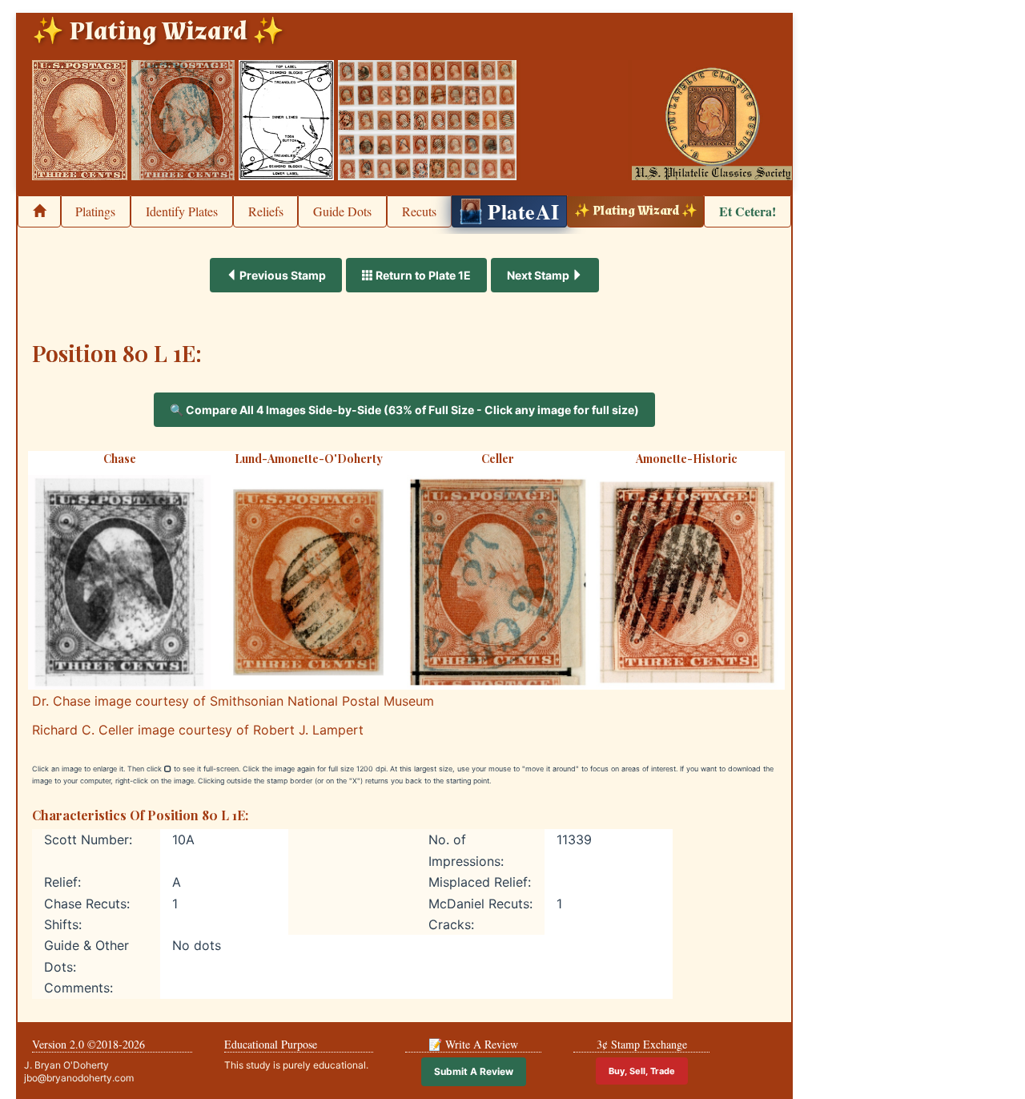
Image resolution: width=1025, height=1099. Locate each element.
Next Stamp (539, 275)
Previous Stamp (281, 275)
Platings (95, 211)
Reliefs (265, 211)
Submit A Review (473, 1071)
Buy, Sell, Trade (642, 1071)
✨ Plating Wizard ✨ (635, 211)
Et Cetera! (747, 211)
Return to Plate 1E (422, 275)
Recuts (419, 211)
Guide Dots (342, 211)
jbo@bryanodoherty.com (79, 1078)
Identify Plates (182, 211)
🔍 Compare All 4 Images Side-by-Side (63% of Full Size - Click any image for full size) (404, 410)
